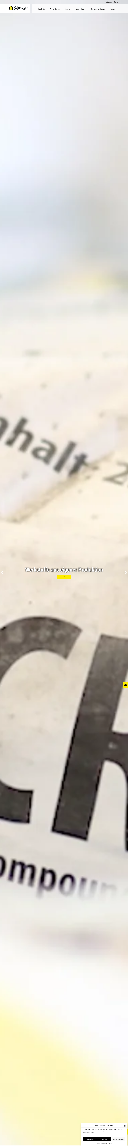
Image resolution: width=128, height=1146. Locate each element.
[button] (124, 1126)
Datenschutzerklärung (101, 1143)
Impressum (110, 1143)
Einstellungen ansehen (118, 1139)
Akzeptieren (90, 1139)
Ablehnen (104, 1139)
